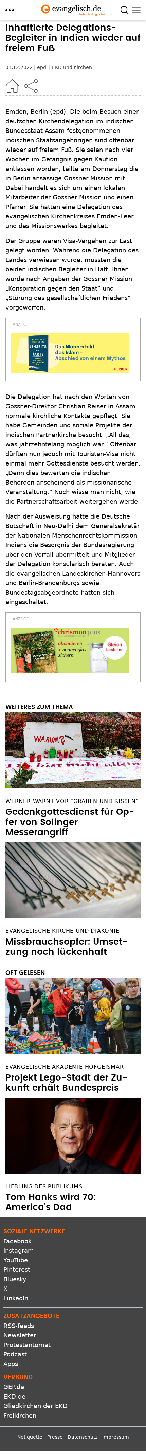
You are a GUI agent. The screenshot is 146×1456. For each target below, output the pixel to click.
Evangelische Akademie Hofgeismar (64, 1067)
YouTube (15, 1260)
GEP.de (13, 1386)
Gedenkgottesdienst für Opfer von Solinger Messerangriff (69, 822)
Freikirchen (19, 1415)
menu (9, 10)
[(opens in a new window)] (70, 353)
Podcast (15, 1354)
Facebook (17, 1241)
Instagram (18, 1250)
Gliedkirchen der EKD (35, 1405)
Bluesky (14, 1279)
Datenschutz (82, 1437)
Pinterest (16, 1269)
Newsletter (19, 1335)
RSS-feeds (18, 1325)
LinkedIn (15, 1298)
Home (12, 86)
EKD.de (14, 1396)
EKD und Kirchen (72, 67)
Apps (10, 1363)
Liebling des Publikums (44, 1186)
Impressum (115, 1437)
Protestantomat (27, 1344)
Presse (55, 1437)
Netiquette (29, 1437)
